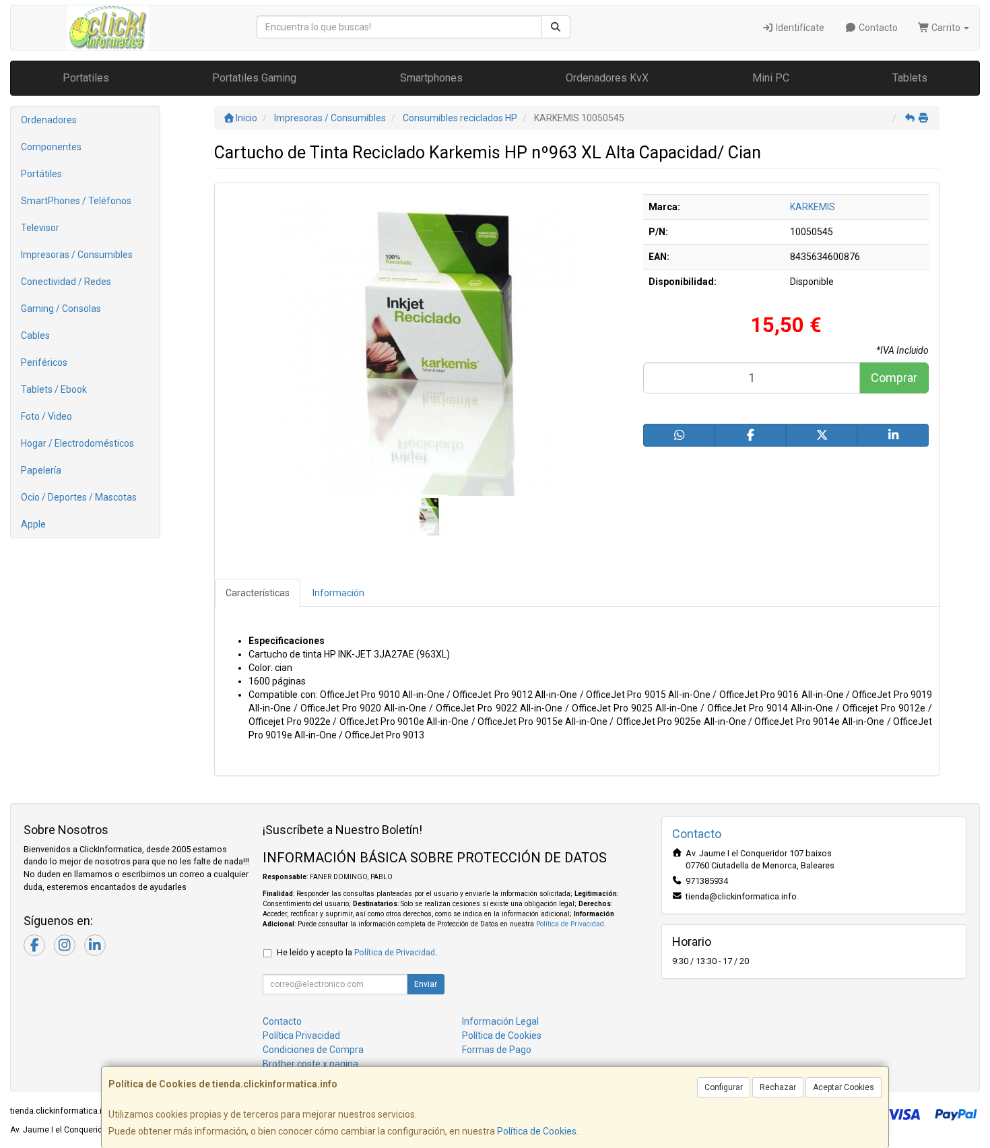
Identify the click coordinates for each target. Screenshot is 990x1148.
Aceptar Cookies (843, 1087)
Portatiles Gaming (254, 77)
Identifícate (799, 27)
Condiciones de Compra (313, 1049)
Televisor (40, 227)
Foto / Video (46, 416)
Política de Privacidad (570, 924)
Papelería (41, 470)
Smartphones (431, 77)
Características (258, 592)
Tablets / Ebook (54, 389)
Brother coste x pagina (310, 1063)
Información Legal (500, 1021)
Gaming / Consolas (61, 308)
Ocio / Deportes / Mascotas (79, 497)
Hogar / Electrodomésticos (77, 443)
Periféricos (44, 362)
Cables (35, 335)
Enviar (425, 984)
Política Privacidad (301, 1035)
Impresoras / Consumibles (77, 254)
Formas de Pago (496, 1049)
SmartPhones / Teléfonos (76, 200)
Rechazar (778, 1087)
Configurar (723, 1087)
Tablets (909, 77)
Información (338, 592)
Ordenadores (49, 120)
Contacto (877, 27)
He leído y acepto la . (357, 952)
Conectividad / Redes (66, 281)
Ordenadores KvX (607, 77)
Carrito (945, 27)
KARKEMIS (812, 206)
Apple (33, 524)
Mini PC (770, 77)
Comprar (894, 378)
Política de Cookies (536, 1131)
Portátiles (41, 173)
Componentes (51, 146)
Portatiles (86, 77)
